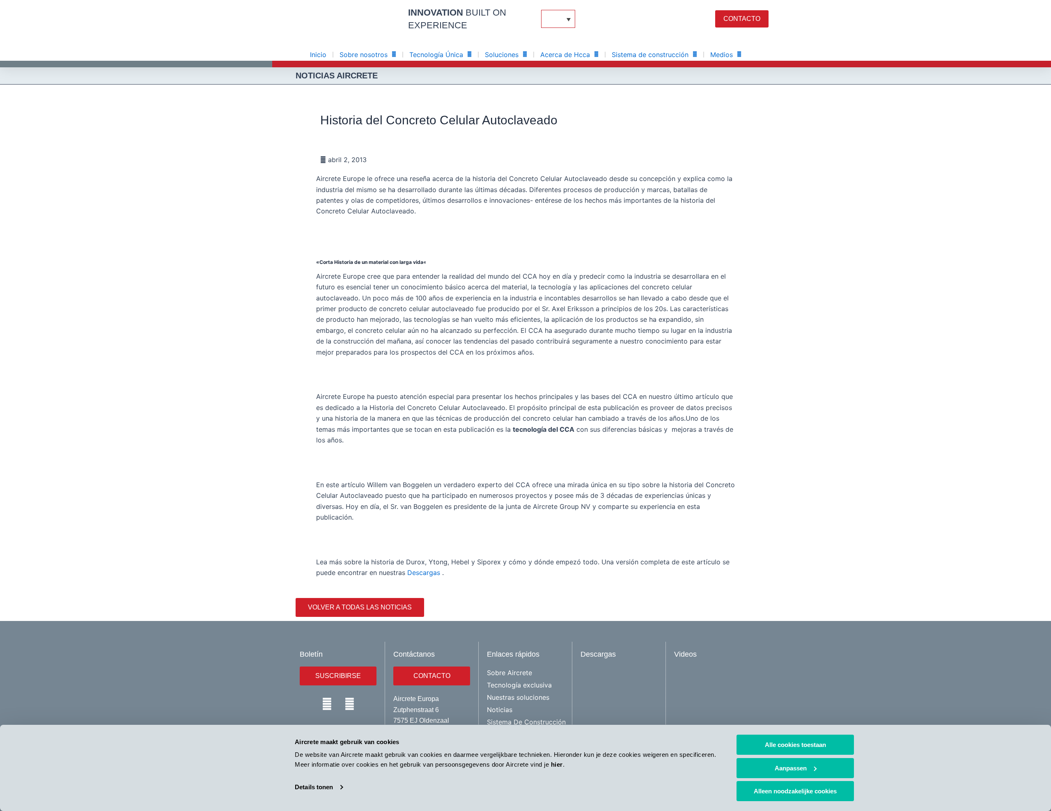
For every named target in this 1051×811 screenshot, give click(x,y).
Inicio (318, 54)
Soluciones (502, 54)
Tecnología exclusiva (519, 685)
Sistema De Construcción (526, 722)
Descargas (423, 572)
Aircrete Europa (416, 698)
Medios (721, 54)
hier (557, 764)
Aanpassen (791, 768)
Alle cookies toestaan (795, 744)
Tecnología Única (436, 54)
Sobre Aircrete (509, 673)
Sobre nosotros (364, 54)
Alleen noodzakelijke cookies (795, 791)
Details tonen (314, 787)
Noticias (499, 710)
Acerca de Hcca (565, 54)
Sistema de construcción (650, 54)
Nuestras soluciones (518, 697)
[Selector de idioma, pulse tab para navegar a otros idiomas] (558, 19)
